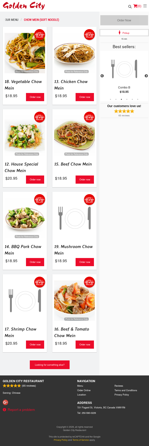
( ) (139, 5)
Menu (80, 385)
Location (81, 394)
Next (146, 76)
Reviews (118, 385)
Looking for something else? (50, 364)
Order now (35, 97)
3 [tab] (121, 99)
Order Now (124, 20)
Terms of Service (81, 439)
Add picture (40, 34)
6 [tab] (138, 99)
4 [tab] (127, 99)
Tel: (86, 413)
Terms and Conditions (125, 390)
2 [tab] (116, 99)
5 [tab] (132, 99)
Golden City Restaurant (23, 381)
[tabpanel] (124, 76)
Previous (102, 76)
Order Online (83, 390)
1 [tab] (110, 99)
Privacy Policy (121, 394)
